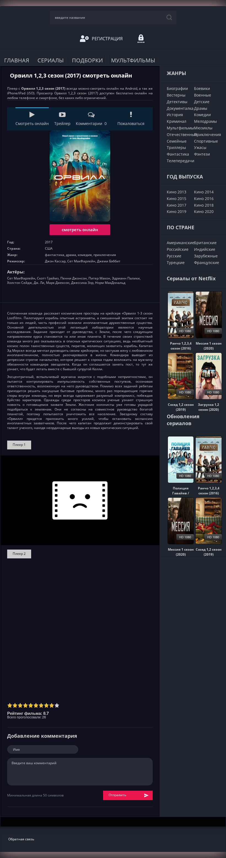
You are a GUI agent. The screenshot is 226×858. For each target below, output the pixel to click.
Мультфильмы (133, 60)
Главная (16, 60)
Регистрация (107, 39)
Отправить (117, 795)
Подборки (87, 60)
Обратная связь (21, 839)
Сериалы (50, 60)
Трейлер (62, 123)
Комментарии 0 (91, 123)
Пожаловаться (130, 123)
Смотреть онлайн (32, 123)
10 (57, 705)
